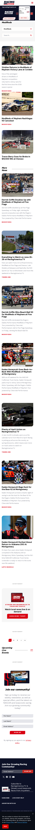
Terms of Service (22, 822)
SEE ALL (32, 650)
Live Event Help (18, 798)
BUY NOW (24, 18)
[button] (32, 13)
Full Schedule (9, 18)
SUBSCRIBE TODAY (17, 616)
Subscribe (5, 798)
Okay (5, 826)
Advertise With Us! (9, 803)
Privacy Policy (10, 822)
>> (25, 640)
